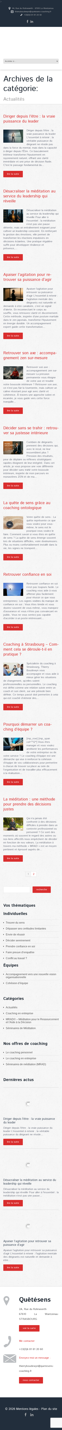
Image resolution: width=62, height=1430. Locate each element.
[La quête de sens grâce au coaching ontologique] (13, 522)
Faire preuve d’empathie (20, 952)
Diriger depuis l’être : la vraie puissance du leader (29, 119)
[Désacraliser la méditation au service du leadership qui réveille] (13, 215)
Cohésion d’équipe (17, 983)
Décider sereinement (18, 940)
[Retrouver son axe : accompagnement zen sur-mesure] (13, 372)
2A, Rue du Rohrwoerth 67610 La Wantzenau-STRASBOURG (39, 1314)
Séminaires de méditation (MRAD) (26, 1064)
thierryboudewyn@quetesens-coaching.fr (33, 11)
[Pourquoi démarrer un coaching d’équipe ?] (13, 744)
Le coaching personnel (19, 1052)
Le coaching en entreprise (21, 1058)
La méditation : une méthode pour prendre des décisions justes (29, 804)
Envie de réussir (15, 934)
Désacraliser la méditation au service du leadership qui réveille (29, 196)
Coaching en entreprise (19, 1013)
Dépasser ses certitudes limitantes (26, 928)
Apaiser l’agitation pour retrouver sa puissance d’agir (27, 277)
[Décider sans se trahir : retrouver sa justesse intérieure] (13, 447)
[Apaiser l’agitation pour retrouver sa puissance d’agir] (13, 294)
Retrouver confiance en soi (27, 574)
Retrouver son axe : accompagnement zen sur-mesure (30, 355)
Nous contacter (31, 1380)
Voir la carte (29, 1328)
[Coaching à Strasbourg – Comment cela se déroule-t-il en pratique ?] (13, 669)
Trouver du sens (15, 922)
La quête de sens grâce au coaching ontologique (26, 505)
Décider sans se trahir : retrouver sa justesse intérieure (31, 430)
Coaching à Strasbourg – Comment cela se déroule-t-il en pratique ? (31, 649)
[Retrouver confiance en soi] (13, 589)
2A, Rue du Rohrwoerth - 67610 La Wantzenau (33, 8)
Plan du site (49, 1409)
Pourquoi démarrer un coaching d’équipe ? (27, 727)
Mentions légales (27, 1409)
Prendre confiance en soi (20, 946)
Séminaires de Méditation (21, 1028)
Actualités (11, 1007)
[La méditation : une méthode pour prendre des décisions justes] (13, 824)
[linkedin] (31, 22)
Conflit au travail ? (16, 958)
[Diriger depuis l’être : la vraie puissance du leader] (13, 136)
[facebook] (27, 22)
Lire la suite (13, 174)
